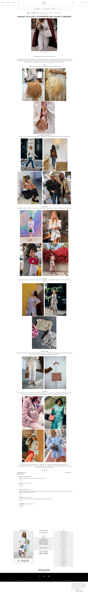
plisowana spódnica (63, 561)
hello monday (63, 534)
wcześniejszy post (21, 472)
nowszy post (68, 472)
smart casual (63, 544)
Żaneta (20, 476)
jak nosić (63, 540)
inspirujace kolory (63, 557)
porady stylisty (49, 12)
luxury (63, 566)
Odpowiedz (21, 486)
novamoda (63, 560)
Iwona (20, 483)
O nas (19, 2)
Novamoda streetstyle (63, 545)
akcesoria (37, 12)
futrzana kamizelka (63, 562)
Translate (53, 8)
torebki (56, 12)
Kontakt (14, 2)
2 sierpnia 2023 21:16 (29, 503)
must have (42, 12)
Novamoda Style (22, 580)
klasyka (63, 546)
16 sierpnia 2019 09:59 (27, 476)
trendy (60, 12)
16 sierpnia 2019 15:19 (27, 483)
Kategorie (8, 2)
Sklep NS (2, 2)
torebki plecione (34, 491)
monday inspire (62, 535)
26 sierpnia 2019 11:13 (26, 497)
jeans (63, 555)
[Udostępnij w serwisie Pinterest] (47, 470)
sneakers (63, 551)
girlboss (62, 539)
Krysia (20, 497)
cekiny (63, 556)
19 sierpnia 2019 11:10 (26, 489)
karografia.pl (71, 580)
